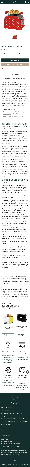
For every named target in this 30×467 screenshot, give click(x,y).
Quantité (3, 53)
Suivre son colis (5, 435)
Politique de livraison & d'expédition (11, 413)
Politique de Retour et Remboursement (12, 419)
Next (27, 324)
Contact (3, 433)
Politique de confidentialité (9, 416)
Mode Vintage (11, 464)
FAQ (2, 427)
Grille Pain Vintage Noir (21, 327)
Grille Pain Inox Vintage (8, 327)
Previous (3, 324)
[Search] (25, 2)
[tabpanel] (15, 37)
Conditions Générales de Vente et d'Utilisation (14, 421)
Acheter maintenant (16, 64)
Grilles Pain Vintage (12, 291)
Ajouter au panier (8, 335)
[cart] (28, 2)
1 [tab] (15, 42)
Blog (2, 430)
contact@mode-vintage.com (11, 443)
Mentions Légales (6, 411)
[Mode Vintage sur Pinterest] (15, 460)
